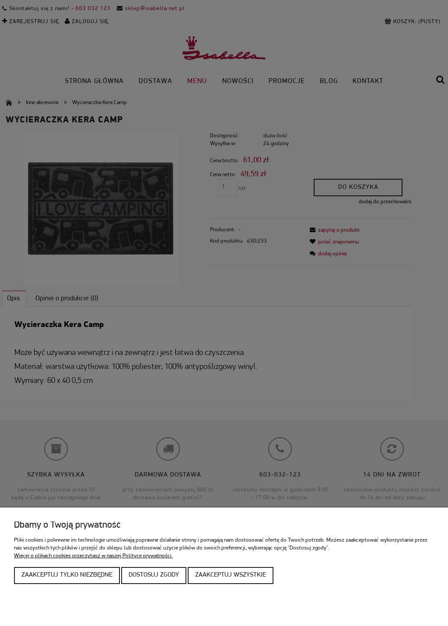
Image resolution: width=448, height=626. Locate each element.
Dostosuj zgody (154, 575)
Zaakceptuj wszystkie (230, 575)
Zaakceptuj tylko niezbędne (66, 575)
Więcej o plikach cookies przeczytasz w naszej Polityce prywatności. (93, 556)
